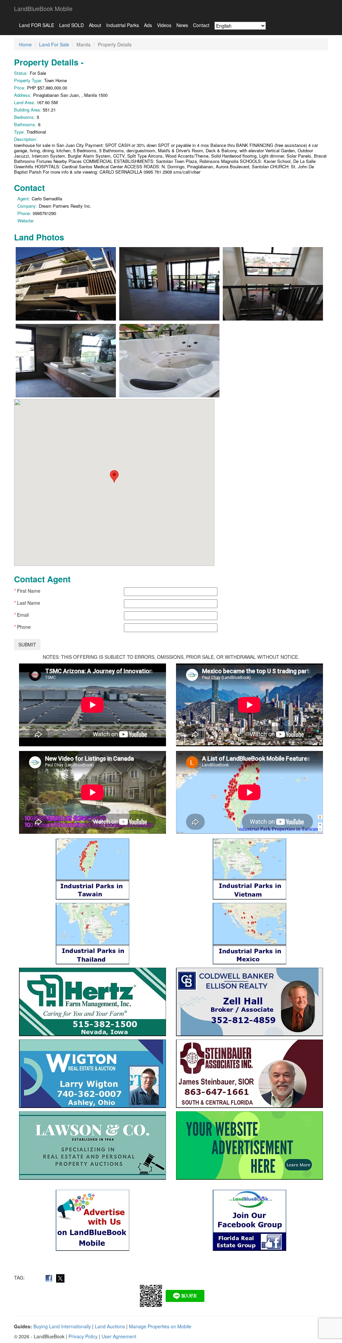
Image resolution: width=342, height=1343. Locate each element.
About (95, 25)
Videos (164, 25)
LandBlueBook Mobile (43, 8)
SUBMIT (27, 644)
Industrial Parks (122, 25)
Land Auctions (110, 1326)
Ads (148, 25)
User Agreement (119, 1336)
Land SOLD (71, 25)
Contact (201, 25)
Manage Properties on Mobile (160, 1326)
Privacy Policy (83, 1336)
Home (25, 44)
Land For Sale (54, 44)
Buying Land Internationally (62, 1326)
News (182, 25)
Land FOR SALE (36, 25)
